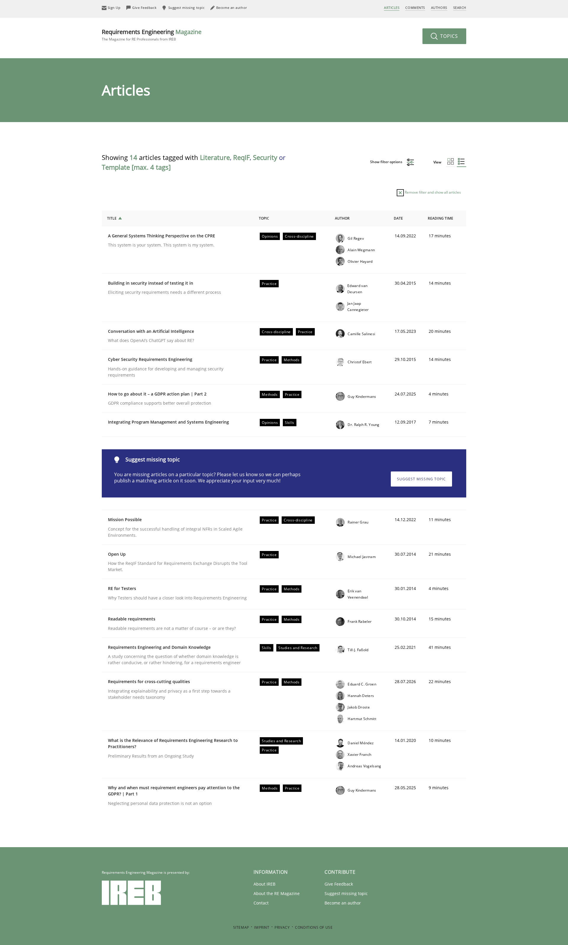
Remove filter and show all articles (432, 192)
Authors (439, 7)
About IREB (264, 884)
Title (112, 218)
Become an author (343, 903)
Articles (391, 7)
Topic (264, 218)
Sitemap (241, 927)
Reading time (440, 218)
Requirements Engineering (151, 35)
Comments (415, 7)
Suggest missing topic (421, 479)
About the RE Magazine (277, 893)
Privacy (282, 927)
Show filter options (386, 161)
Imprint (261, 927)
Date (398, 218)
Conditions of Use (314, 927)
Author (342, 218)
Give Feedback (339, 884)
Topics (448, 36)
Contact (261, 903)
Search (459, 7)
